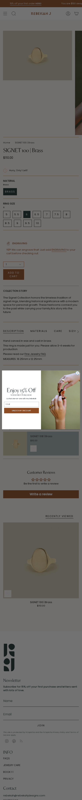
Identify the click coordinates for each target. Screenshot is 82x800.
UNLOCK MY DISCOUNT (21, 410)
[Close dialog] (77, 373)
